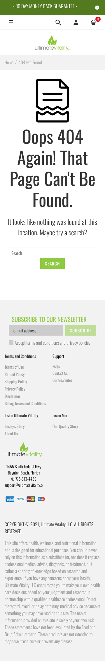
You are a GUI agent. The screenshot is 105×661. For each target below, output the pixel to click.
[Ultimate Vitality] (52, 42)
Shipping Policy (16, 381)
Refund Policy (14, 374)
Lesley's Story (14, 426)
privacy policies (78, 342)
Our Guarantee (62, 380)
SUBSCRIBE (81, 330)
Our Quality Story (65, 426)
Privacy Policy (15, 389)
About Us (11, 433)
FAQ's (56, 366)
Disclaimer (12, 396)
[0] (93, 22)
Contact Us (60, 373)
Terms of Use (14, 367)
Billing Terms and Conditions (25, 403)
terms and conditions (42, 342)
